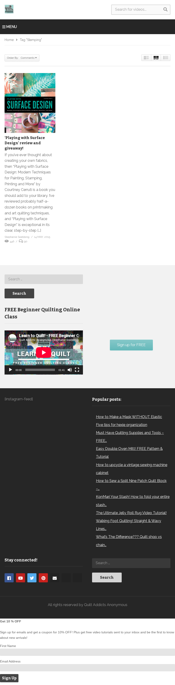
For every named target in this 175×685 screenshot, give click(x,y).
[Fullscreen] (77, 370)
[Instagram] (66, 577)
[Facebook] (9, 577)
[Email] (54, 577)
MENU (11, 27)
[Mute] (69, 370)
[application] (44, 352)
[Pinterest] (43, 577)
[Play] (10, 370)
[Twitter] (31, 577)
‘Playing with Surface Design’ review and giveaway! (25, 143)
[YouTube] (20, 577)
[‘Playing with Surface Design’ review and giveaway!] (30, 103)
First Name (8, 646)
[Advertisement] (126, 301)
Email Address (10, 661)
